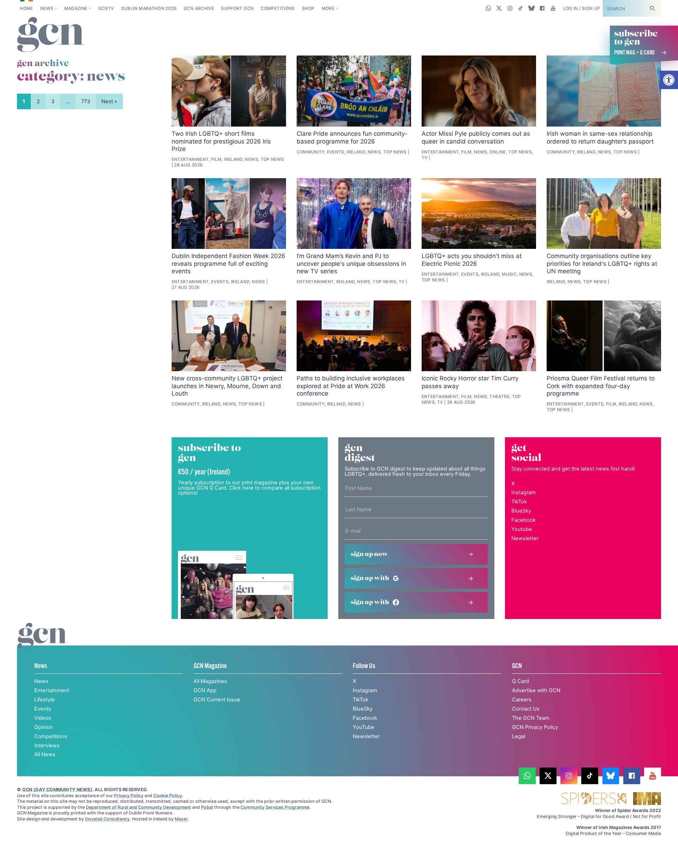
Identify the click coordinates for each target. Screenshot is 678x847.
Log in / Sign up (581, 8)
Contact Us (526, 709)
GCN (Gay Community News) (57, 789)
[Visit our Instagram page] (510, 8)
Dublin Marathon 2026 (149, 8)
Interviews (47, 745)
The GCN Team (530, 718)
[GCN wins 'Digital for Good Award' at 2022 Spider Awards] (594, 799)
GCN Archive (199, 8)
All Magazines (210, 681)
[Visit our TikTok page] (520, 8)
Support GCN (237, 8)
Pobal (207, 807)
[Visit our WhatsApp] (488, 8)
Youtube (521, 529)
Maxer (181, 819)
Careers (521, 699)
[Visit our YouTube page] (553, 8)
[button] (669, 80)
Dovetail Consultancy (107, 819)
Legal (518, 736)
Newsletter (524, 538)
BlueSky (521, 511)
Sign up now (369, 554)
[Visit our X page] (499, 8)
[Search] (652, 8)
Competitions (278, 8)
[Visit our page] (527, 775)
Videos (42, 718)
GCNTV (106, 8)
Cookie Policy (167, 795)
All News (44, 754)
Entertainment (51, 690)
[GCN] (42, 642)
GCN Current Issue (217, 699)
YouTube (363, 727)
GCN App (205, 690)
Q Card (520, 681)
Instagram (523, 492)
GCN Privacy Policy (535, 727)
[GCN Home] (51, 35)
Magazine (76, 8)
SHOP (308, 8)
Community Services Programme (274, 807)
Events (42, 709)
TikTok (519, 501)
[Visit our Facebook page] (542, 8)
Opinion (43, 727)
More (328, 8)
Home (26, 8)
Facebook (523, 520)
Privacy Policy (128, 795)
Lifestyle (44, 699)
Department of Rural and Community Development (138, 807)
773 (85, 101)
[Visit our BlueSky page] (531, 8)
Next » (109, 101)
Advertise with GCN (536, 690)
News (46, 8)
